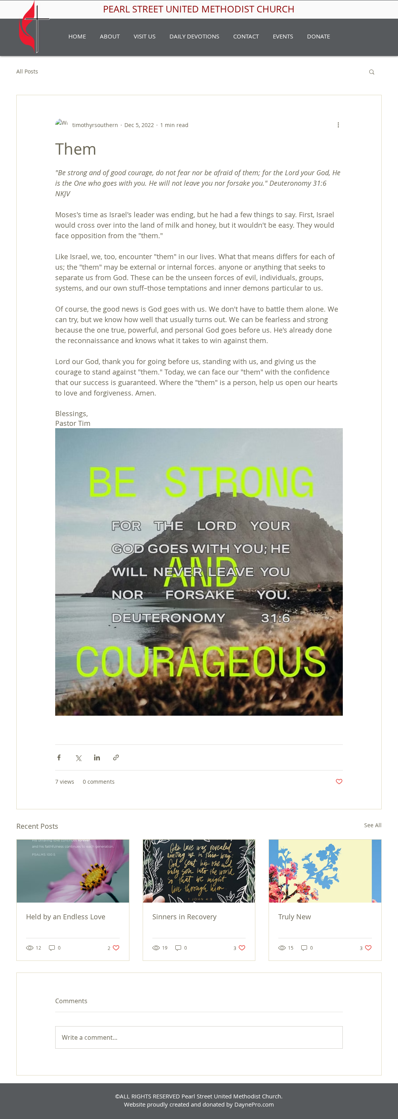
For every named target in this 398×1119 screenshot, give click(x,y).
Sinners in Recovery (184, 916)
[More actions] (338, 124)
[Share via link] (116, 757)
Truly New (294, 916)
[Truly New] (325, 871)
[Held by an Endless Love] (73, 871)
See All (373, 825)
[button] (110, 36)
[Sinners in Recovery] (199, 871)
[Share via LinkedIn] (97, 757)
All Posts (27, 71)
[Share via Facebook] (59, 757)
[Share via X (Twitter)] (78, 757)
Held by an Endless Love (65, 916)
